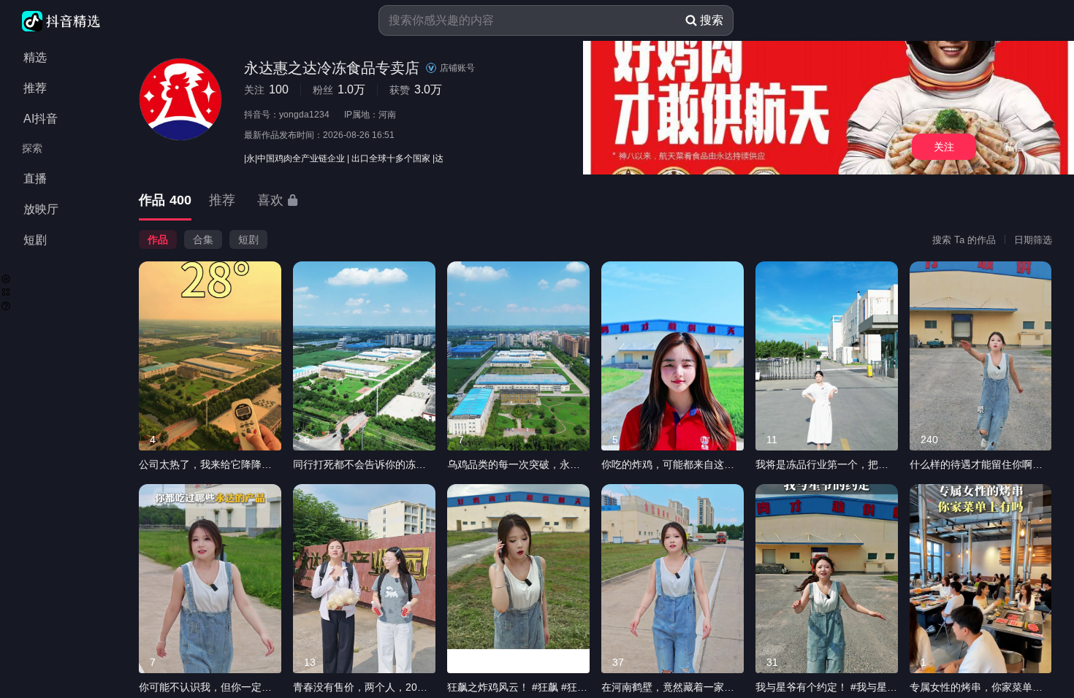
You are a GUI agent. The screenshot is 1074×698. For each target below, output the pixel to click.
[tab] (165, 201)
